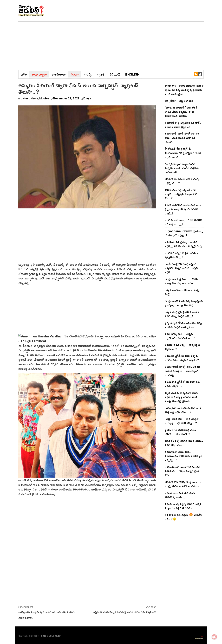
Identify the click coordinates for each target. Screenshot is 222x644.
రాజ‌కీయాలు (59, 74)
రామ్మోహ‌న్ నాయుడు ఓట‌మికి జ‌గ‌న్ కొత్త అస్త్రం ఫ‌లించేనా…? (183, 410)
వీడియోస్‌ (115, 74)
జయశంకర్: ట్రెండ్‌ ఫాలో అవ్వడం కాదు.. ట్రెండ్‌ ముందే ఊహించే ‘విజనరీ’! (182, 137)
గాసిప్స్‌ (88, 74)
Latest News (29, 98)
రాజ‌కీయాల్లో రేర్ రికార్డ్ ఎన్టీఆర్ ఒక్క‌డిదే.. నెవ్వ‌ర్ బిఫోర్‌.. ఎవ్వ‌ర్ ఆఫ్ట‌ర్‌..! (181, 268)
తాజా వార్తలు (39, 74)
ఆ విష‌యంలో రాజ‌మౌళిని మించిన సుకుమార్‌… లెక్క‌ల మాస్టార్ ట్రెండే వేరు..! (182, 471)
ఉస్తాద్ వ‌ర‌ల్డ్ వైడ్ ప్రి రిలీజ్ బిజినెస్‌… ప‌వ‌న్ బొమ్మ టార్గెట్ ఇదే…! (183, 314)
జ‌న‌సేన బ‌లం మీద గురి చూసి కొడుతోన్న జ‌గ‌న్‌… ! (180, 495)
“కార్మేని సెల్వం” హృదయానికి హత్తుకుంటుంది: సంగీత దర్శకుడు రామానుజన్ (182, 168)
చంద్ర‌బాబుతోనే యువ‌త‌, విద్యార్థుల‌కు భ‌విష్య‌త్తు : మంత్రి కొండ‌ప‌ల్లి (184, 303)
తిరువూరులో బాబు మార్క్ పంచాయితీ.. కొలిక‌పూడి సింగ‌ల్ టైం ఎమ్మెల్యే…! (183, 456)
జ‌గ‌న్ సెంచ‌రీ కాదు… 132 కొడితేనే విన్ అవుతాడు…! (183, 222)
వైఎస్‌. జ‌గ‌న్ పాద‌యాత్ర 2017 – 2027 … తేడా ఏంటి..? (182, 432)
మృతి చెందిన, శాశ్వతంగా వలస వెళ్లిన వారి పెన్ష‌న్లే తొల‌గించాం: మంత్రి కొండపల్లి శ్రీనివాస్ (181, 397)
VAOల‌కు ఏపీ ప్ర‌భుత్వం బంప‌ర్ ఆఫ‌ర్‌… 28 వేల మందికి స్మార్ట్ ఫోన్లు (183, 244)
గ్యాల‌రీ (100, 74)
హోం (24, 74)
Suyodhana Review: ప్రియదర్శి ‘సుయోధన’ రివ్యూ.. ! (184, 233)
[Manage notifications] (214, 636)
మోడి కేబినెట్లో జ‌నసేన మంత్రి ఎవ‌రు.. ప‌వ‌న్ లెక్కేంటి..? (184, 443)
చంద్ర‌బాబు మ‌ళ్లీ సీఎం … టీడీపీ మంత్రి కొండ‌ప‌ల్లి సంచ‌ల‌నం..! (181, 281)
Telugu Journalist (50, 635)
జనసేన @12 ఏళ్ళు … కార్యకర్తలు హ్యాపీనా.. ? (182, 347)
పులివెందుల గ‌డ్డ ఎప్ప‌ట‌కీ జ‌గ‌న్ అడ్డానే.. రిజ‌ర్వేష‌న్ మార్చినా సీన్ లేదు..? (181, 194)
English (132, 74)
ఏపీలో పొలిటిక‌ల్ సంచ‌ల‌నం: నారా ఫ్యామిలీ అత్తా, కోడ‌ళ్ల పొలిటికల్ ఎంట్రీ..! (183, 209)
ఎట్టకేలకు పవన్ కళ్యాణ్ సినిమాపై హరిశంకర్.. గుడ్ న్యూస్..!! (124, 612)
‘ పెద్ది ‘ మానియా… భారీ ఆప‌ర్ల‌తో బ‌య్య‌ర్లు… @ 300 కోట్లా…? (182, 421)
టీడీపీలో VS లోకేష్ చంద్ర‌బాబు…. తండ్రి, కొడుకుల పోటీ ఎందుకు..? (183, 484)
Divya (87, 98)
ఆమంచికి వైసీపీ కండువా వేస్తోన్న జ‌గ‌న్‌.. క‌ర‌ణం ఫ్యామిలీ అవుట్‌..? (182, 358)
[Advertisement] (111, 46)
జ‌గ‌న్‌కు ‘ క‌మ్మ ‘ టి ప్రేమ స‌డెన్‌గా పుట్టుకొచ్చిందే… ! (181, 255)
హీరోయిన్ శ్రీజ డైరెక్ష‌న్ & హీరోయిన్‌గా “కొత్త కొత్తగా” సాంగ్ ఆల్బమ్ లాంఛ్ (183, 153)
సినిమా (75, 74)
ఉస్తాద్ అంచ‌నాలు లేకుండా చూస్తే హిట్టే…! (182, 292)
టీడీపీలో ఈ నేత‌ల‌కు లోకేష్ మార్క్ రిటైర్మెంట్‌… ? (182, 181)
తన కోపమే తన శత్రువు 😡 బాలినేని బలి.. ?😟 (183, 517)
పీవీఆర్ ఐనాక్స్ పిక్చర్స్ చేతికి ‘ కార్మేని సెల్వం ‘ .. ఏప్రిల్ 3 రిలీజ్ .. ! (183, 506)
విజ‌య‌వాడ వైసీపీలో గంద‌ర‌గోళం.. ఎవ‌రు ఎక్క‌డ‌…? (183, 384)
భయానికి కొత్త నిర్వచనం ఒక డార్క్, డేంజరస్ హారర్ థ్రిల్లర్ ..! (183, 124)
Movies (44, 98)
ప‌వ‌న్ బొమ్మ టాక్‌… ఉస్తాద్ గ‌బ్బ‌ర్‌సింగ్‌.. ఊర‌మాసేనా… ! (180, 336)
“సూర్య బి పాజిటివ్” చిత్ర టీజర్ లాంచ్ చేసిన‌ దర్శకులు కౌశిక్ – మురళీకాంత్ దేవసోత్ (181, 111)
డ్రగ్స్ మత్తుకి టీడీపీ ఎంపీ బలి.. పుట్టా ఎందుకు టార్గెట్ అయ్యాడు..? (183, 325)
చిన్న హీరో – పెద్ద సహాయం (179, 100)
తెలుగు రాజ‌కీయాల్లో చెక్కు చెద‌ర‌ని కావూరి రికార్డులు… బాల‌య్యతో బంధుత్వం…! (182, 371)
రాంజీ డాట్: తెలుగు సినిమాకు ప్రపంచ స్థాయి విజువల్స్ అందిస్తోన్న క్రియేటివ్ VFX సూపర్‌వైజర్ (184, 90)
